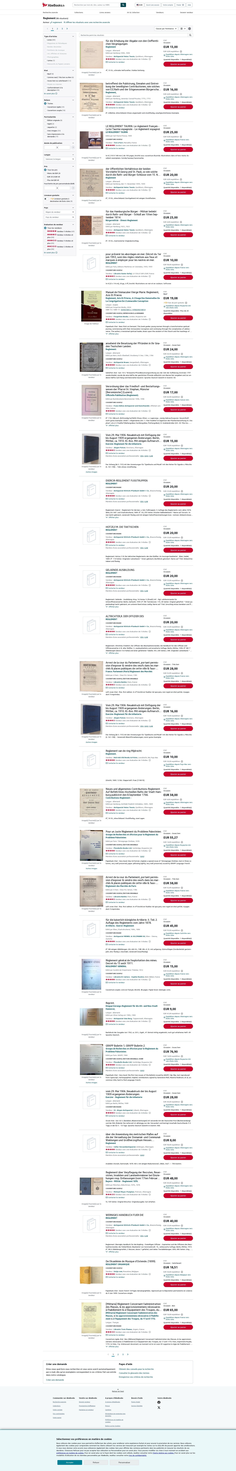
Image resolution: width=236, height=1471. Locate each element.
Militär (117, 1181)
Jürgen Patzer (120, 447)
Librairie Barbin (120, 682)
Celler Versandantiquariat (125, 1147)
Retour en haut (118, 1391)
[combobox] (96, 5)
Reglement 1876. (130, 1181)
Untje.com (118, 1271)
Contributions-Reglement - (118, 798)
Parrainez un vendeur (86, 1410)
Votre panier (57, 1418)
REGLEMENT (111, 263)
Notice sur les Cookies (112, 1426)
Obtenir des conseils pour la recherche (136, 1369)
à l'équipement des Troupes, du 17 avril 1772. (134, 1319)
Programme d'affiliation (87, 1406)
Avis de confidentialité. (138, 1455)
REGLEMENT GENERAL (116, 966)
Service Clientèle (136, 1406)
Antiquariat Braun (121, 362)
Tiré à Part (118, 143)
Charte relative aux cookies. (164, 1453)
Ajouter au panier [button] (178, 64)
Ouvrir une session (152, 5)
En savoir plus (49, 93)
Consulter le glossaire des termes (134, 1373)
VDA (142, 456)
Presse (107, 1406)
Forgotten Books (121, 316)
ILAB (151, 456)
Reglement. (111, 754)
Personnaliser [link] (124, 1462)
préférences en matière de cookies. (70, 1453)
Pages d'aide (135, 1402)
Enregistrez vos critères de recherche (136, 1377)
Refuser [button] (96, 1462)
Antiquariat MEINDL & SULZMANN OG (129, 936)
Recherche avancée (50, 12)
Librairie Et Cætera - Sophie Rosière (129, 977)
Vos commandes (59, 1414)
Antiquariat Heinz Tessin (124, 56)
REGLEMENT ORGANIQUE (117, 1264)
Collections (78, 12)
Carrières (108, 1410)
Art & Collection (133, 12)
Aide (189, 5)
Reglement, (111, 92)
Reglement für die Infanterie (128, 1097)
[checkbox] (45, 40)
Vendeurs (160, 12)
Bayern (109, 1181)
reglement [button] (57, 22)
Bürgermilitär (112, 220)
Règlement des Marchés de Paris (121, 886)
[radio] (45, 107)
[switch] (46, 199)
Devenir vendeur (186, 12)
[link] (190, 29)
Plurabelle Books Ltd (123, 848)
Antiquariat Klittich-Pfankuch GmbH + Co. (131, 491)
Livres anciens (105, 12)
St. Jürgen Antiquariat (123, 1110)
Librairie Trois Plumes (123, 1329)
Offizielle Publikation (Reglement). (122, 395)
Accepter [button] (69, 1462)
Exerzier (109, 1097)
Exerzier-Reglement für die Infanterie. (124, 444)
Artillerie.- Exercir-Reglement (120, 926)
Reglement (111, 47)
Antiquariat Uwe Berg (123, 1018)
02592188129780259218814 (133, 310)
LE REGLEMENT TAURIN (117, 132)
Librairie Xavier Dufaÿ (123, 273)
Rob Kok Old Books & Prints (125, 757)
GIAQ (146, 456)
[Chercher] (123, 5)
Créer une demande (55, 1380)
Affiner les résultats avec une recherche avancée (88, 22)
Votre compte (168, 5)
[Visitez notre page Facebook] (158, 1402)
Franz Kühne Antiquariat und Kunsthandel (131, 406)
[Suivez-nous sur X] (158, 1407)
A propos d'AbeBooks (112, 1402)
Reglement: (111, 349)
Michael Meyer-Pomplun (124, 1192)
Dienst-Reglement (129, 220)
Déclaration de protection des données (115, 1415)
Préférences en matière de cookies (114, 1421)
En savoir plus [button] (49, 252)
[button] (47, 28)
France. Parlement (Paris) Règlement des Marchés (129, 671)
